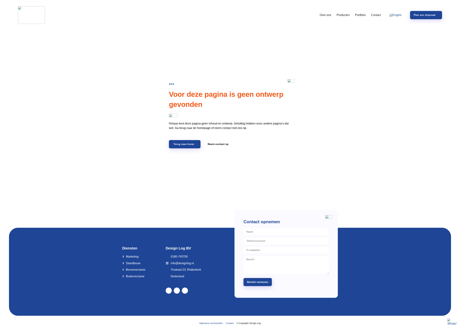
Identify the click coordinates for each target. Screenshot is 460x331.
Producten (343, 15)
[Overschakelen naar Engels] (395, 15)
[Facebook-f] (169, 291)
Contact (376, 15)
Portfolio (360, 15)
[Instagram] (185, 291)
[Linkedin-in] (177, 291)
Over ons (325, 15)
